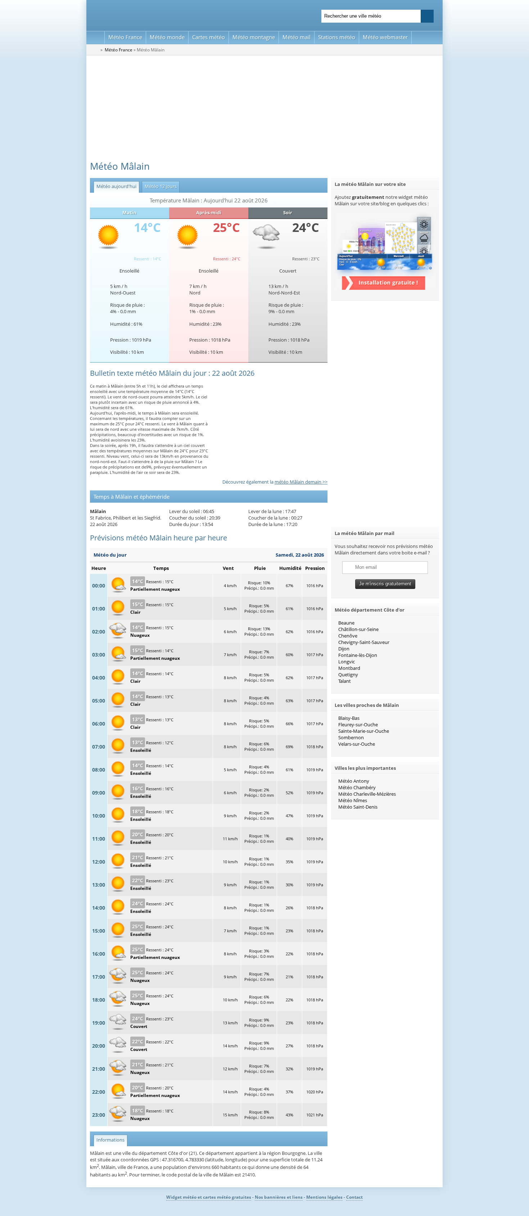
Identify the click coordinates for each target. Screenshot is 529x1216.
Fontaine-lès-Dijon (357, 655)
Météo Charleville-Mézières (367, 794)
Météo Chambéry (357, 787)
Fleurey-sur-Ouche (358, 724)
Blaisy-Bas (349, 718)
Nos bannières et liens (279, 1197)
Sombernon (351, 737)
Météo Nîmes (352, 800)
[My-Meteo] (95, 37)
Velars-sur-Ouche (356, 744)
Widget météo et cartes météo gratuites (208, 1197)
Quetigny (348, 674)
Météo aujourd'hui (115, 186)
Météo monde (167, 37)
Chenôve (347, 635)
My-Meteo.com (174, 15)
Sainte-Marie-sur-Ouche (363, 731)
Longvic (346, 661)
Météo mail (296, 37)
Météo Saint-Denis (357, 807)
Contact (354, 1197)
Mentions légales (324, 1197)
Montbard (349, 668)
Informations (109, 1140)
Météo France (125, 37)
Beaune (346, 623)
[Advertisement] (264, 109)
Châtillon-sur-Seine (358, 629)
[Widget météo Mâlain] (385, 288)
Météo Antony (353, 781)
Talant (344, 681)
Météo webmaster (385, 37)
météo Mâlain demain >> (301, 482)
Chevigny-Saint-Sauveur (363, 642)
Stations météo (336, 37)
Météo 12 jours (159, 186)
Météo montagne (253, 37)
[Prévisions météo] (94, 49)
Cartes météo (208, 37)
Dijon (343, 648)
